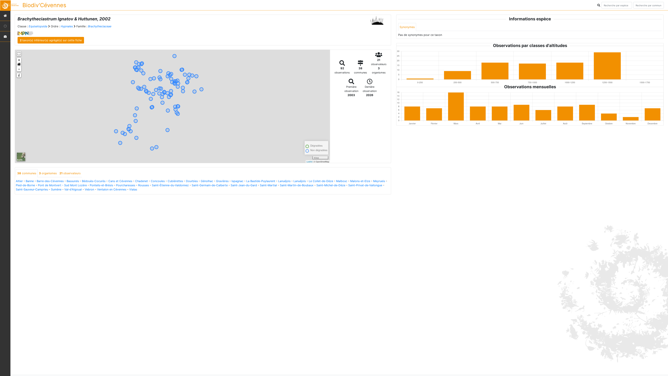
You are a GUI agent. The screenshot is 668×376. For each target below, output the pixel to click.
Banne (30, 181)
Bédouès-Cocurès (93, 181)
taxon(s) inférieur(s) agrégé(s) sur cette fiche (51, 40)
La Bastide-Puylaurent (260, 181)
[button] (19, 64)
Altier (19, 181)
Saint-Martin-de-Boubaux (296, 185)
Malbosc (341, 181)
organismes (48, 173)
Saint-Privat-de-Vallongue (365, 185)
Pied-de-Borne (25, 185)
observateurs (70, 173)
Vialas (133, 189)
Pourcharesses (125, 185)
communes (26, 173)
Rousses (143, 185)
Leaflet (309, 161)
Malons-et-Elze (360, 181)
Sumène (56, 189)
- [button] (19, 69)
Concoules (158, 181)
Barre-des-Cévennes (50, 181)
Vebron (89, 189)
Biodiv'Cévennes (44, 5)
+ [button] (19, 60)
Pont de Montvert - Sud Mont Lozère (62, 185)
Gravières (222, 181)
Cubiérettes (175, 181)
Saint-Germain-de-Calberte (210, 185)
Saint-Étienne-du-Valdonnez (170, 185)
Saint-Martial (268, 185)
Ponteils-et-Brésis (101, 185)
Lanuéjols (284, 181)
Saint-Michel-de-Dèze (330, 185)
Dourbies (192, 181)
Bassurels (73, 181)
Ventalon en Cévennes (111, 189)
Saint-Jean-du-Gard (244, 185)
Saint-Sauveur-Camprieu (32, 189)
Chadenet (141, 181)
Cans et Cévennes (120, 181)
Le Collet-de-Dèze (321, 181)
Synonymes (407, 27)
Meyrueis (379, 181)
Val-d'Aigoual (73, 189)
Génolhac (207, 181)
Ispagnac (237, 181)
